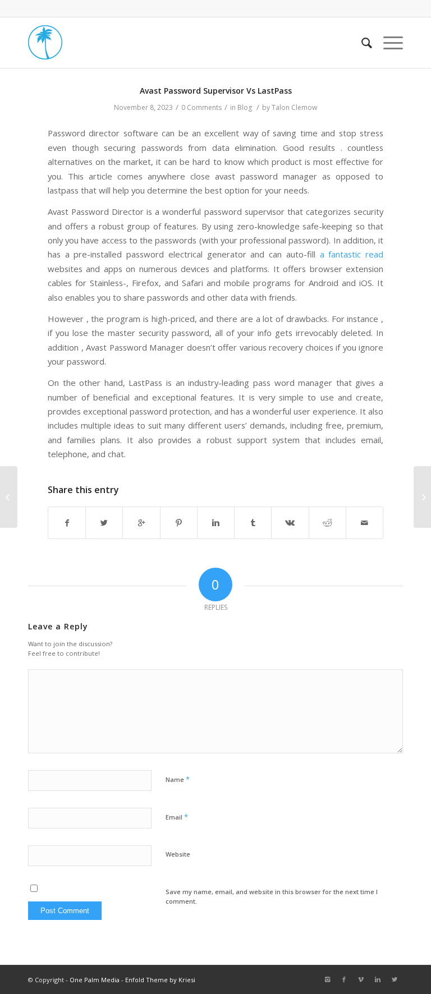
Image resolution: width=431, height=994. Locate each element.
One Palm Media (95, 979)
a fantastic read (351, 254)
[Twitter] (394, 979)
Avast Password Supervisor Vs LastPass (216, 90)
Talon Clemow (294, 107)
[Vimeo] (360, 979)
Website (178, 854)
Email (177, 817)
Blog (244, 107)
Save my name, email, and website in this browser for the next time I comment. (272, 896)
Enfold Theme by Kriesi (160, 979)
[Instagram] (327, 979)
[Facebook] (344, 979)
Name (178, 779)
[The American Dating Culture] (8, 497)
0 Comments (201, 107)
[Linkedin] (377, 979)
